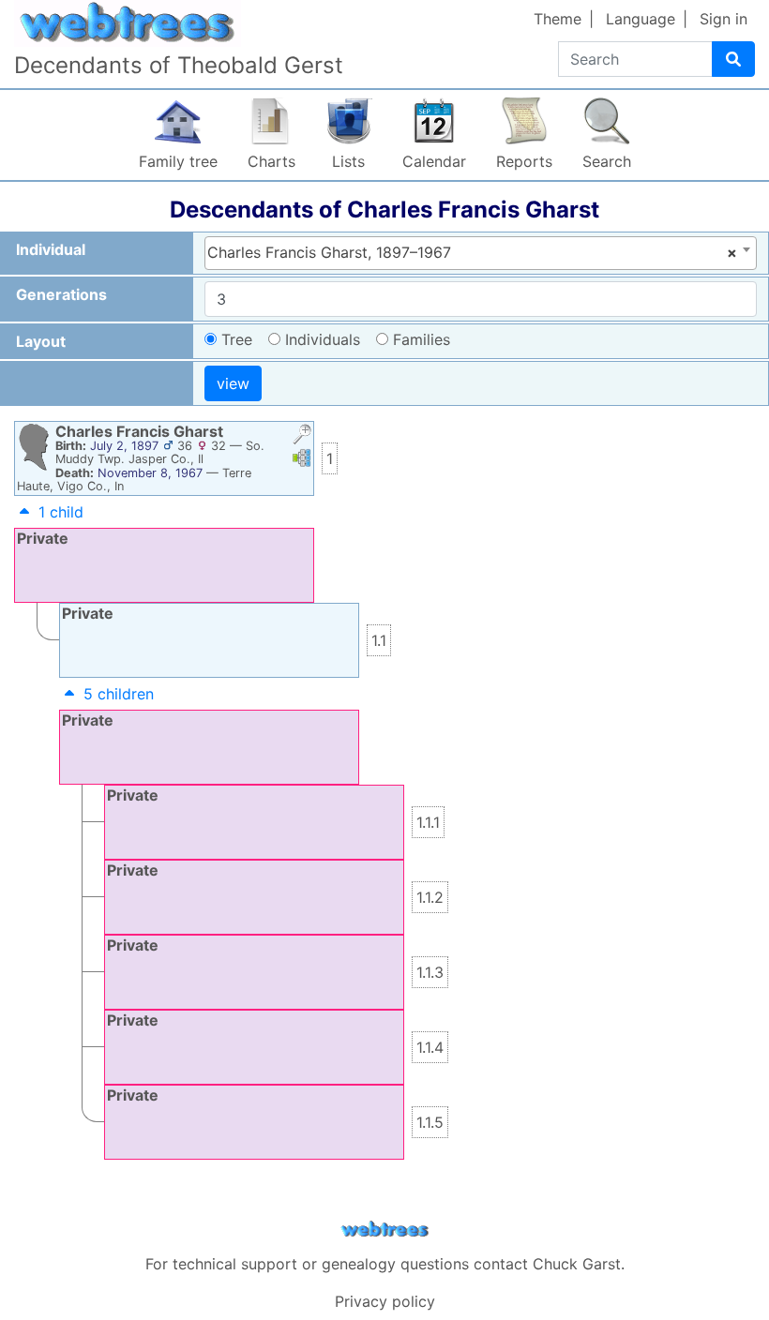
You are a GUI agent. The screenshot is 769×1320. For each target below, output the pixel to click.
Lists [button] (348, 161)
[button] (302, 436)
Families (421, 339)
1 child (60, 511)
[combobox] (480, 253)
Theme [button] (557, 18)
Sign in (723, 18)
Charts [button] (271, 161)
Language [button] (640, 18)
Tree (236, 339)
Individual (50, 249)
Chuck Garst (577, 1263)
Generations (61, 294)
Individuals (322, 339)
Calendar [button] (434, 161)
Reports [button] (524, 161)
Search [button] (606, 161)
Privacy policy (385, 1301)
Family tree (178, 161)
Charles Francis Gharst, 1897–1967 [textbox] (472, 252)
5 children (118, 693)
